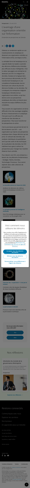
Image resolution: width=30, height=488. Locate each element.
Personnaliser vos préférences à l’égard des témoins (15, 262)
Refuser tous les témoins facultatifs (15, 256)
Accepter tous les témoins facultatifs (15, 251)
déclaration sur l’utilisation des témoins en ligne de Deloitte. (15, 244)
